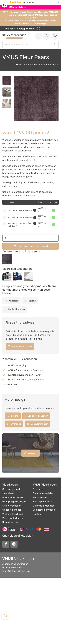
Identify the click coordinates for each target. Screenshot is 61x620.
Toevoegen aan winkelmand (33, 246)
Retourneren (40, 497)
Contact (37, 514)
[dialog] (5, 615)
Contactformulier (16, 309)
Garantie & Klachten (43, 505)
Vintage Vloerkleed (12, 514)
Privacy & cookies (12, 567)
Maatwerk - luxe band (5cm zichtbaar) (20, 224)
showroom (23, 370)
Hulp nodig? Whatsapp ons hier (20, 28)
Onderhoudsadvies (43, 493)
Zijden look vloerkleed (14, 518)
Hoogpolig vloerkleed (14, 501)
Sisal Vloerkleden (11, 505)
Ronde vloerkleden (12, 497)
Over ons (38, 489)
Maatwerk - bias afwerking (20, 210)
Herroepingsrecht (42, 501)
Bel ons (32, 300)
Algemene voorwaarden (15, 564)
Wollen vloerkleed (11, 509)
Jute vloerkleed (10, 522)
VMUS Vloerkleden (45, 484)
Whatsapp (13, 300)
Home (18, 64)
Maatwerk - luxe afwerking (20, 217)
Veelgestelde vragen (37, 416)
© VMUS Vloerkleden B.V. (16, 571)
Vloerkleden (30, 64)
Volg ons (32, 453)
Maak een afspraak (21, 346)
